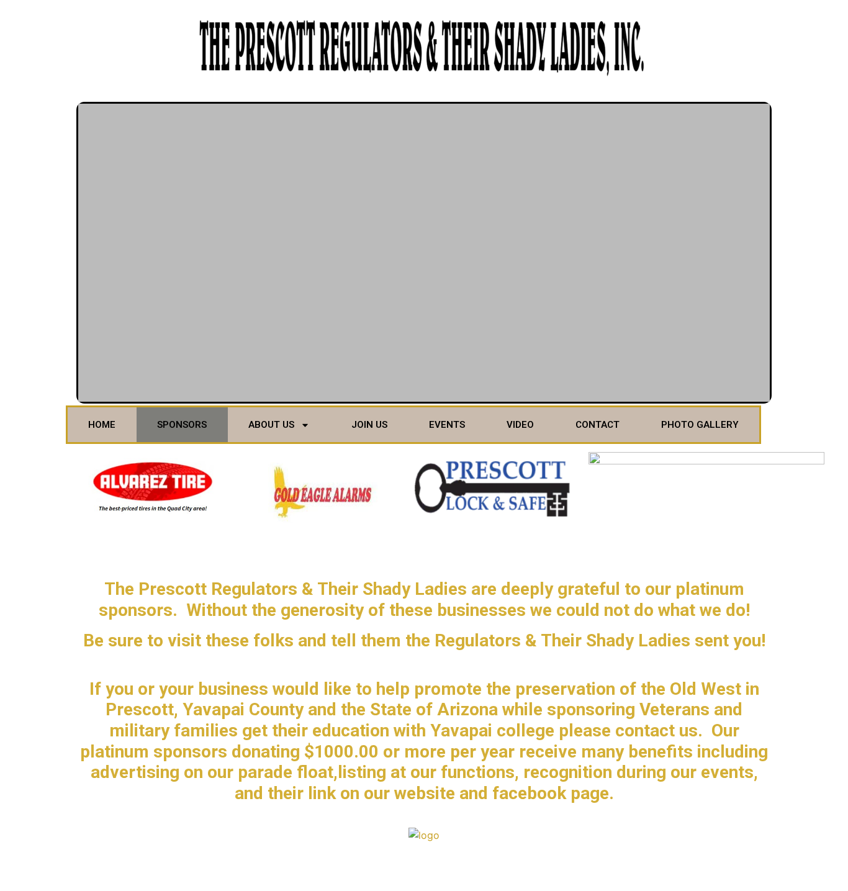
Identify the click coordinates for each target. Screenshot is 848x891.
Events (447, 424)
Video (520, 424)
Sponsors (182, 424)
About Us (271, 424)
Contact (597, 424)
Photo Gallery (700, 424)
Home (101, 424)
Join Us (369, 424)
